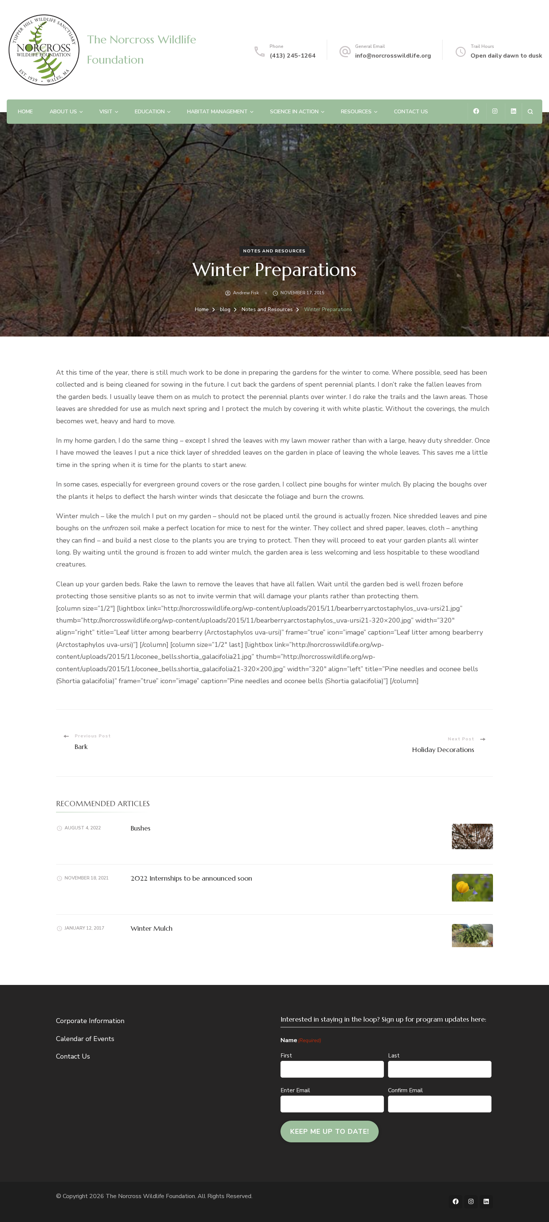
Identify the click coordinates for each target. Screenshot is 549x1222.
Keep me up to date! (329, 1131)
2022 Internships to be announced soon (191, 878)
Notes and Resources (274, 251)
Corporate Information (90, 1020)
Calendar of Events (85, 1038)
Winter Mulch (152, 928)
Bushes (141, 828)
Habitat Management (217, 111)
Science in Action (294, 111)
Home (25, 111)
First (286, 1055)
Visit (105, 111)
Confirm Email (405, 1090)
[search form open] (530, 111)
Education (150, 111)
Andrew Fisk (246, 293)
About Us (63, 111)
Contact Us (411, 111)
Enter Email (295, 1090)
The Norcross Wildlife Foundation (150, 1196)
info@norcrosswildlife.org (393, 56)
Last (394, 1055)
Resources (356, 111)
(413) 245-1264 (293, 56)
